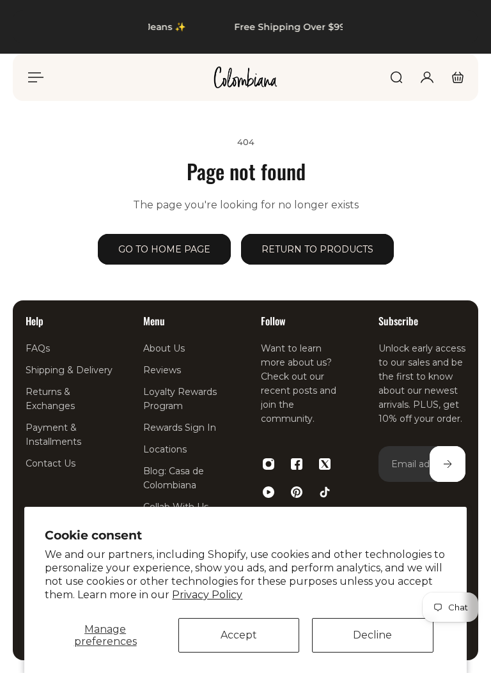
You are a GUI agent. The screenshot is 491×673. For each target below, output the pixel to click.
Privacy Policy (207, 595)
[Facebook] (297, 464)
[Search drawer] (396, 77)
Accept (239, 635)
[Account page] (427, 77)
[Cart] (457, 77)
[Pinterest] (297, 492)
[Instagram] (268, 464)
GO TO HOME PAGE (164, 249)
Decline (372, 635)
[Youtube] (268, 492)
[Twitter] (325, 464)
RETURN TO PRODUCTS (317, 249)
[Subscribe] (447, 464)
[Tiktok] (325, 492)
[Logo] (245, 77)
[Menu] (33, 77)
